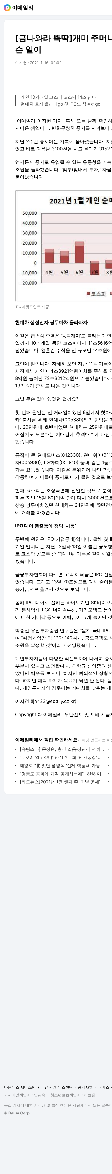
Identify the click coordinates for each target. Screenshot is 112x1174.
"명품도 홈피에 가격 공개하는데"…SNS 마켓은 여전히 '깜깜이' (62, 773)
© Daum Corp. (17, 1113)
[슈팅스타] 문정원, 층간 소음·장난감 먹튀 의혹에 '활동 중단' (62, 749)
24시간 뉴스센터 (58, 1087)
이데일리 (23, 7)
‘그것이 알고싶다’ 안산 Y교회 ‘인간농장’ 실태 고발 (62, 757)
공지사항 (85, 1087)
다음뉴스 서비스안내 (21, 1087)
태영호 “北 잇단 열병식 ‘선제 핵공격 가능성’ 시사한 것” (62, 765)
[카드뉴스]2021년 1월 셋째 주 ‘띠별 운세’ (60, 781)
